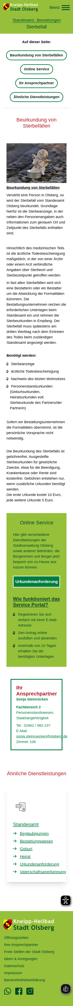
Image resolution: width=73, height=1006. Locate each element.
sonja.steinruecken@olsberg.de (41, 736)
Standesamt (26, 824)
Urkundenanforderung (36, 581)
